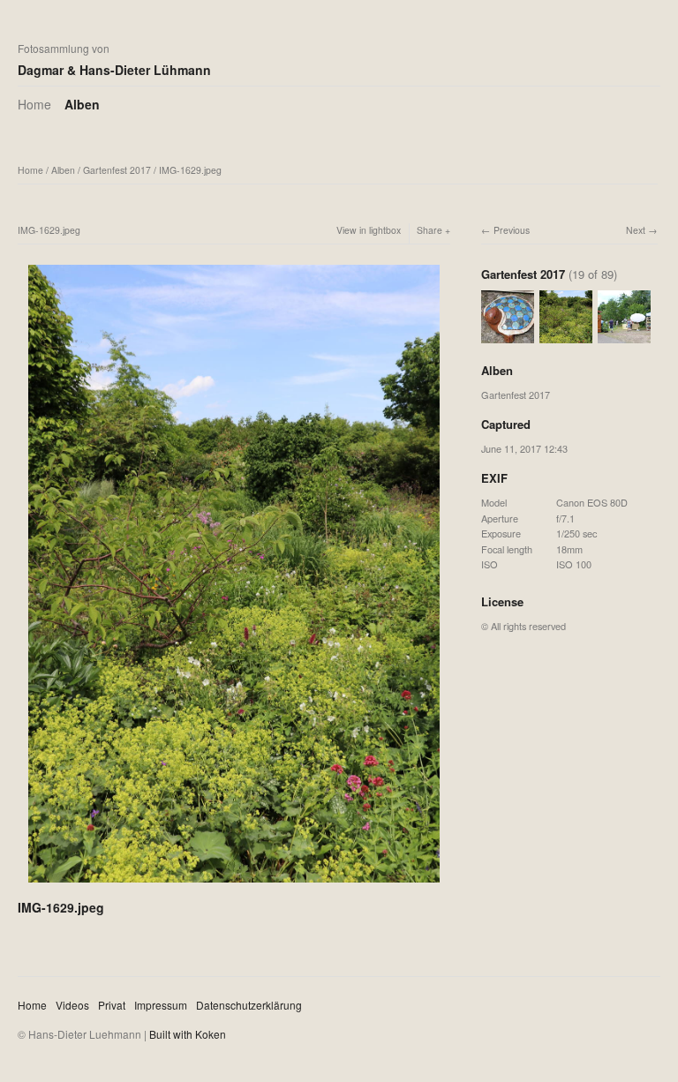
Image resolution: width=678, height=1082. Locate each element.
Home (34, 104)
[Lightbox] (234, 884)
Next (635, 230)
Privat (111, 1004)
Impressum (160, 1004)
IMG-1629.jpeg (190, 170)
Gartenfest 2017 (117, 170)
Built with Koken (187, 1033)
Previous (511, 230)
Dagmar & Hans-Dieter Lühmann (114, 70)
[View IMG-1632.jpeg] (624, 335)
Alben (82, 104)
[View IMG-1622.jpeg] (507, 335)
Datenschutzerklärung (249, 1004)
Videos (72, 1004)
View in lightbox (368, 230)
